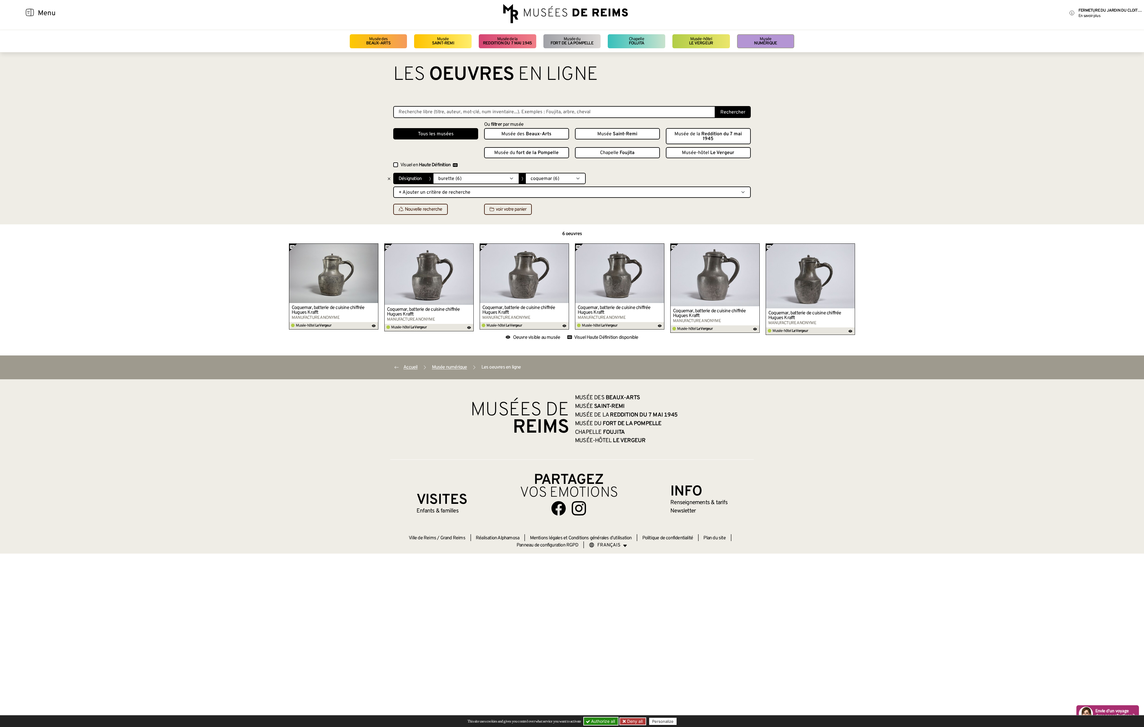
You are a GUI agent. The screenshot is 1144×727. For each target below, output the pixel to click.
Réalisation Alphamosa (497, 538)
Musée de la (507, 41)
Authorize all (602, 721)
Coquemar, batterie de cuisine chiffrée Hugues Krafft (328, 310)
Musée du (572, 41)
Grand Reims (452, 538)
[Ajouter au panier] (374, 248)
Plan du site (714, 538)
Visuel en (425, 165)
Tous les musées (436, 134)
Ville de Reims (422, 538)
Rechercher (732, 112)
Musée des (378, 41)
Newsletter (683, 511)
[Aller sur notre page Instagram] (579, 508)
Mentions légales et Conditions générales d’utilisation (581, 538)
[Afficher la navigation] (30, 13)
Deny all (634, 721)
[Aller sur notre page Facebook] (558, 508)
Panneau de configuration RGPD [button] (547, 545)
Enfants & (437, 511)
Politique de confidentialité (667, 538)
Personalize (663, 721)
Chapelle (636, 41)
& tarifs (699, 502)
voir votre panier (511, 209)
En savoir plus (1089, 15)
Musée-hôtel (701, 41)
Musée (443, 41)
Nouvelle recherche (423, 209)
